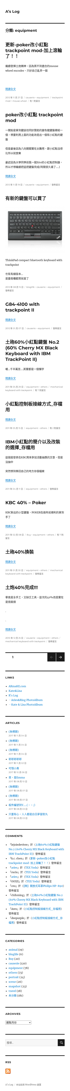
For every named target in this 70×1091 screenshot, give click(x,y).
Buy (29, 534)
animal (13, 949)
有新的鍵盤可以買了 (25, 198)
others (44, 386)
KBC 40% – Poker (25, 502)
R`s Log (13, 695)
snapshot (15, 986)
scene (12, 981)
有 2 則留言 (55, 428)
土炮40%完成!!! (21, 587)
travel (12, 991)
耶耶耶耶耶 (15, 759)
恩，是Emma (17, 777)
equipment (43, 97)
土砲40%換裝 (19, 552)
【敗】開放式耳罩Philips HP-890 (43, 886)
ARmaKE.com (17, 686)
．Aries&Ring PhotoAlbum (26, 700)
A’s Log (12, 11)
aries (14, 867)
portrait (14, 977)
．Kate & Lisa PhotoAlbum (26, 704)
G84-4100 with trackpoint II (22, 307)
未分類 (12, 995)
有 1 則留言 (35, 101)
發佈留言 (56, 184)
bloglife (30, 287)
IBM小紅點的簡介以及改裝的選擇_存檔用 (32, 444)
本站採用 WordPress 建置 (28, 1084)
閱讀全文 (10, 89)
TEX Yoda (31, 867)
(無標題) (14, 731)
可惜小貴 (14, 768)
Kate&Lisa (15, 690)
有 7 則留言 (40, 390)
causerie (30, 97)
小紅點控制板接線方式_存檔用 (43, 908)
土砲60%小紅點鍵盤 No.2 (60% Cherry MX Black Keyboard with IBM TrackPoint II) (32, 350)
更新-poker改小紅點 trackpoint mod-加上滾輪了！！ (33, 50)
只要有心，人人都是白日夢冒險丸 (28, 814)
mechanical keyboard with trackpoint (25, 641)
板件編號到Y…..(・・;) (22, 805)
